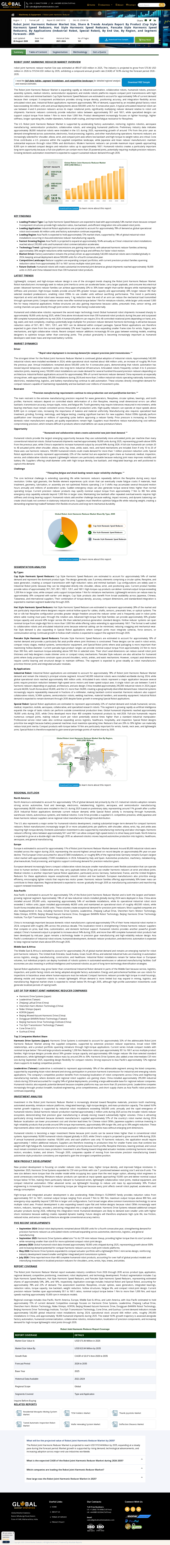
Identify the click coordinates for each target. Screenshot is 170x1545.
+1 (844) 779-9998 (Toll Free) (101, 1509)
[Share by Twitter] (150, 20)
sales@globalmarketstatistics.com (44, 6)
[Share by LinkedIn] (155, 20)
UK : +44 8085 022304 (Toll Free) (63, 3)
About (120, 4)
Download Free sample (69, 208)
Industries (105, 4)
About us (56, 1512)
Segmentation (60, 52)
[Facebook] (133, 1509)
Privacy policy (58, 1522)
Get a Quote (99, 52)
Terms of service (59, 1517)
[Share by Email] (146, 20)
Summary (18, 52)
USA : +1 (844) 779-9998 (38, 3)
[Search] (162, 5)
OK (6, 1542)
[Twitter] (127, 1509)
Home (92, 4)
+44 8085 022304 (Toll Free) (100, 1512)
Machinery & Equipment (30, 14)
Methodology (80, 52)
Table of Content (38, 52)
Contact (132, 4)
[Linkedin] (138, 1509)
